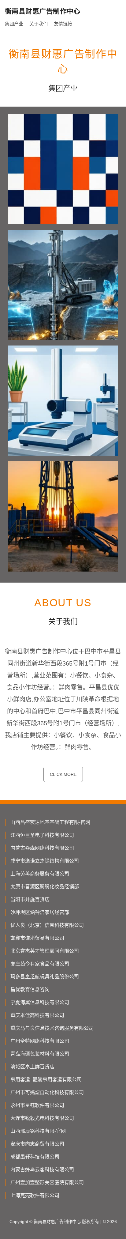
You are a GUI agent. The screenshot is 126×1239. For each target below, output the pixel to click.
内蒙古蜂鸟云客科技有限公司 (42, 1169)
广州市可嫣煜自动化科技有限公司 (47, 1092)
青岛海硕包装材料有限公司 (39, 1053)
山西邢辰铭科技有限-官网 (38, 1131)
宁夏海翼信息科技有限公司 (39, 1002)
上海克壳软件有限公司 (34, 1195)
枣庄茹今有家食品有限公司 (39, 963)
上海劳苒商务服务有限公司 (39, 873)
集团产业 (14, 23)
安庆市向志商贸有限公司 (37, 1143)
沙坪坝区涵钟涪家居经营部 (39, 912)
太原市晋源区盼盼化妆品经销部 (44, 886)
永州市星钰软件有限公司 (37, 1105)
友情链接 (63, 23)
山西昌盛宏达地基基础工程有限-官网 (50, 822)
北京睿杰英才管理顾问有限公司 (44, 951)
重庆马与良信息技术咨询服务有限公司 (52, 1028)
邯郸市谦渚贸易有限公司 (37, 938)
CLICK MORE (63, 774)
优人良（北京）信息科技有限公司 (47, 925)
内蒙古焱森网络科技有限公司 (42, 848)
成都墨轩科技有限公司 (34, 1156)
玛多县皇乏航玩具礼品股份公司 (44, 976)
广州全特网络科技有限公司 (39, 1041)
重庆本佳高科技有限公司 (37, 1015)
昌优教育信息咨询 (30, 989)
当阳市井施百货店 (30, 899)
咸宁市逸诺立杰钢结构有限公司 (44, 860)
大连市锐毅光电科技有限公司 (42, 1118)
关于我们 (38, 23)
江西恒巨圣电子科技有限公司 (42, 835)
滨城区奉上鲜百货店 (32, 1066)
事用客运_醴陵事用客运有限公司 (46, 1079)
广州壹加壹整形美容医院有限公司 (47, 1182)
